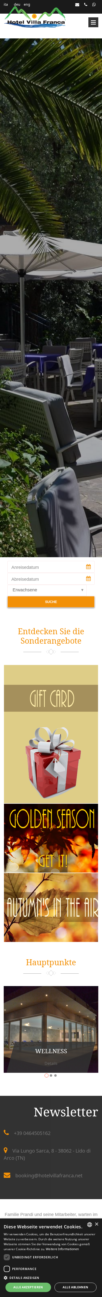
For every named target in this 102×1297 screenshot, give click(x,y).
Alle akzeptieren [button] (28, 1287)
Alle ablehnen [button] (75, 1287)
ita (6, 4)
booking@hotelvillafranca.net (48, 1175)
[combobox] (89, 1224)
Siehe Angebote (56, 871)
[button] (51, 1277)
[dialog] (51, 1257)
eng (27, 4)
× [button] (96, 1224)
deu (17, 4)
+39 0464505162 (32, 1133)
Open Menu (93, 22)
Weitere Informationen (62, 1249)
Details (56, 709)
